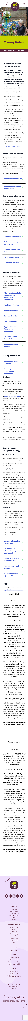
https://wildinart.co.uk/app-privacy (14, 590)
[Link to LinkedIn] (17, 896)
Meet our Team (14, 915)
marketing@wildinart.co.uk (13, 146)
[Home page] (15, 6)
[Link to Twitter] (14, 896)
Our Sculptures (14, 913)
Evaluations (20, 50)
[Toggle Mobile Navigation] (24, 4)
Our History (14, 911)
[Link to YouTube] (21, 896)
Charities (14, 932)
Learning (14, 950)
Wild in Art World (14, 964)
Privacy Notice (14, 986)
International (14, 938)
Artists (14, 929)
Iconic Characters (14, 962)
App (5, 50)
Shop (14, 920)
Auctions (11, 50)
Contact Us (14, 972)
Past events (14, 960)
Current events (14, 958)
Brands (14, 936)
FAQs (14, 989)
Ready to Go (14, 940)
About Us (14, 909)
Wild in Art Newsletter (14, 976)
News (14, 918)
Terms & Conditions (14, 984)
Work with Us (14, 927)
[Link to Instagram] (10, 896)
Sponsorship (14, 934)
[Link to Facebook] (6, 896)
